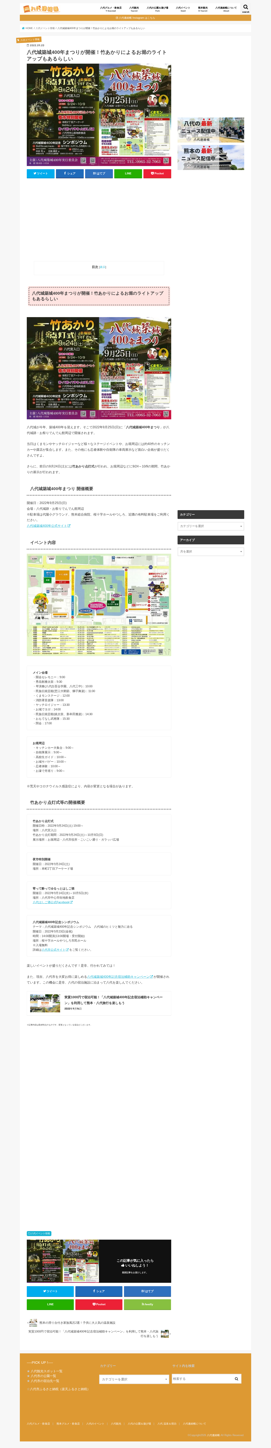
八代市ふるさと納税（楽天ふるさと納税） (60, 1389)
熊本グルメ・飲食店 (68, 1423)
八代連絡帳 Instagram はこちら (137, 17)
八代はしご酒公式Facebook (51, 902)
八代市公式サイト (53, 949)
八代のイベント (95, 1423)
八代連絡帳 (213, 1435)
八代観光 (134, 9)
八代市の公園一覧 (43, 1376)
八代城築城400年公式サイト (47, 525)
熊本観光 (203, 9)
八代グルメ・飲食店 (111, 9)
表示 (102, 267)
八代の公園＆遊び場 (157, 9)
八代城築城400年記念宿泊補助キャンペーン (118, 976)
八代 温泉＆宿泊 (167, 1423)
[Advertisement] (99, 221)
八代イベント (183, 9)
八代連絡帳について (226, 9)
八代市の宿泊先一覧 (45, 1381)
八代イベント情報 (40, 1233)
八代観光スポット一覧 (46, 1371)
